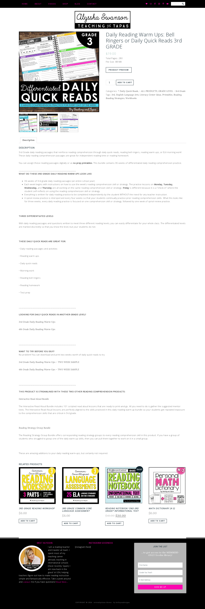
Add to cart (125, 82)
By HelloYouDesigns (121, 602)
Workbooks (131, 98)
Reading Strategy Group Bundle (34, 428)
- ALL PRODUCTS (148, 91)
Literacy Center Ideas (150, 94)
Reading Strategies (115, 98)
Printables (167, 94)
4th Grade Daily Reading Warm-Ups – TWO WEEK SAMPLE (49, 369)
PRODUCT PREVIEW (119, 70)
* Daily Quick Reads (128, 91)
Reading (178, 94)
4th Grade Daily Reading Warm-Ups (37, 329)
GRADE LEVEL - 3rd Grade (172, 91)
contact (26, 582)
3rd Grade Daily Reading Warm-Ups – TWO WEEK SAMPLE (49, 362)
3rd (113, 94)
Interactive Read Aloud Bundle (34, 399)
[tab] (28, 140)
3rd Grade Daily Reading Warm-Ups (37, 322)
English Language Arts (127, 94)
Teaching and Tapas (102, 19)
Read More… (62, 582)
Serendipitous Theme (103, 602)
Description (28, 140)
